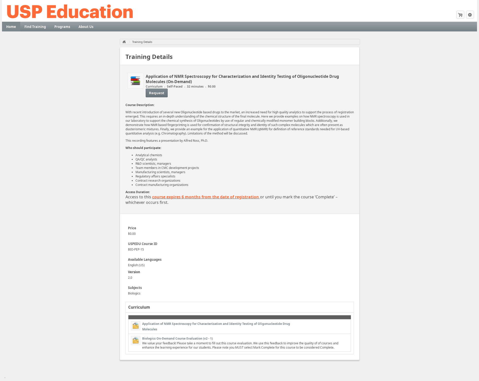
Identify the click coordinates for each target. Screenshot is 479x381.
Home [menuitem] (11, 26)
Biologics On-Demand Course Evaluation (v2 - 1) (177, 338)
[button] (470, 14)
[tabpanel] (239, 286)
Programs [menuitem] (62, 26)
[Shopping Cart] (460, 14)
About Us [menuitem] (86, 26)
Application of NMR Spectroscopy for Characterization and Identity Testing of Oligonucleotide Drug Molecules (216, 326)
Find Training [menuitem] (35, 26)
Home (124, 42)
